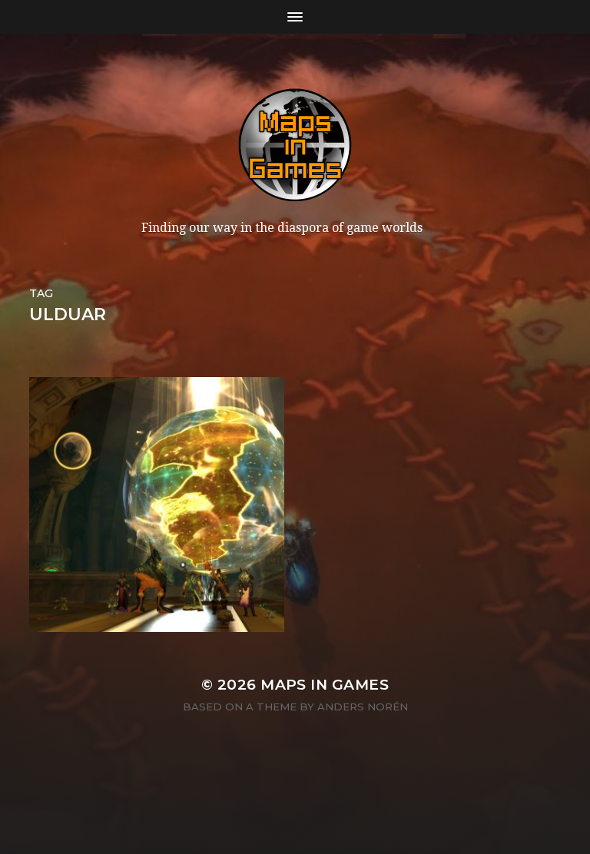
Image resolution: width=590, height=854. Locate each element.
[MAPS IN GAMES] (295, 145)
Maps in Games (324, 684)
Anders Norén (362, 706)
